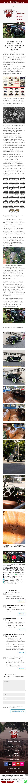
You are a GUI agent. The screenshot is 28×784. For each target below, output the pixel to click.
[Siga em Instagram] (14, 764)
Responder (21, 601)
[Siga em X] (10, 764)
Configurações (18, 781)
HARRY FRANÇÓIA (11, 634)
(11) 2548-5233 (14, 1)
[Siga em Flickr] (22, 764)
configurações (16, 779)
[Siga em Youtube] (18, 764)
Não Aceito (10, 781)
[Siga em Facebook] (6, 764)
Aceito (4, 781)
